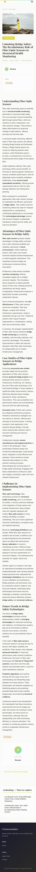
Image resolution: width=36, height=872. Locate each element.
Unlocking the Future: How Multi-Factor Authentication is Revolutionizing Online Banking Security (16, 808)
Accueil (4, 9)
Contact (4, 859)
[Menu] (32, 1)
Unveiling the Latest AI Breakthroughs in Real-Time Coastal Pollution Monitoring (17, 799)
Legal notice (6, 856)
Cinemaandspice (10, 829)
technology (12, 9)
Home (4, 845)
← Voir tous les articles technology (15, 772)
